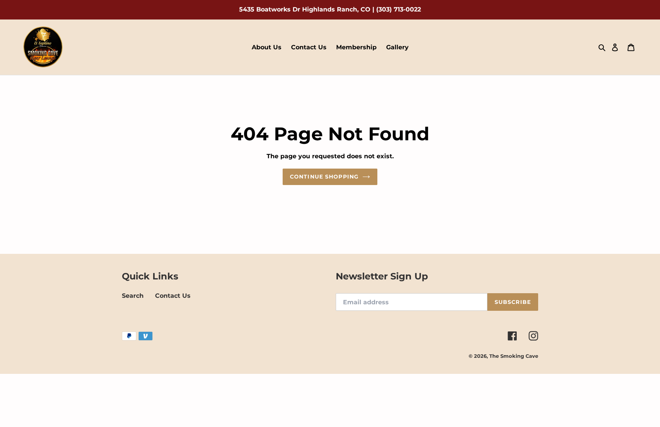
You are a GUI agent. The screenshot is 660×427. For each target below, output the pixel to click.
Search (133, 295)
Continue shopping (324, 176)
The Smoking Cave (513, 356)
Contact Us (173, 295)
